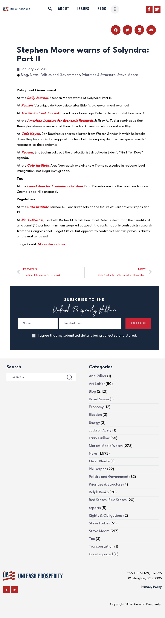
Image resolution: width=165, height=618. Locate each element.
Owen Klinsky (99, 461)
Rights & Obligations (105, 516)
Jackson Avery (100, 430)
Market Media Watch (106, 446)
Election (95, 415)
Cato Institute (38, 165)
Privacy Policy (151, 587)
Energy (94, 423)
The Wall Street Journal (40, 113)
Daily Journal (37, 98)
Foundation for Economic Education (55, 186)
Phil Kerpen (97, 469)
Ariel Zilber (97, 376)
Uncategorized (101, 554)
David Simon (99, 399)
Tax (92, 539)
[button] (116, 30)
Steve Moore (127, 75)
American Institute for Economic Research (60, 121)
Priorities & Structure (98, 75)
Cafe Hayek (30, 134)
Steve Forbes (99, 523)
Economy (96, 407)
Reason (27, 105)
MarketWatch (32, 220)
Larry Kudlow (99, 438)
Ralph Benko (99, 492)
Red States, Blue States (108, 500)
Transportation (101, 546)
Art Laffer (97, 384)
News (34, 75)
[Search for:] (41, 377)
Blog (24, 75)
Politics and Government (60, 75)
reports (95, 508)
